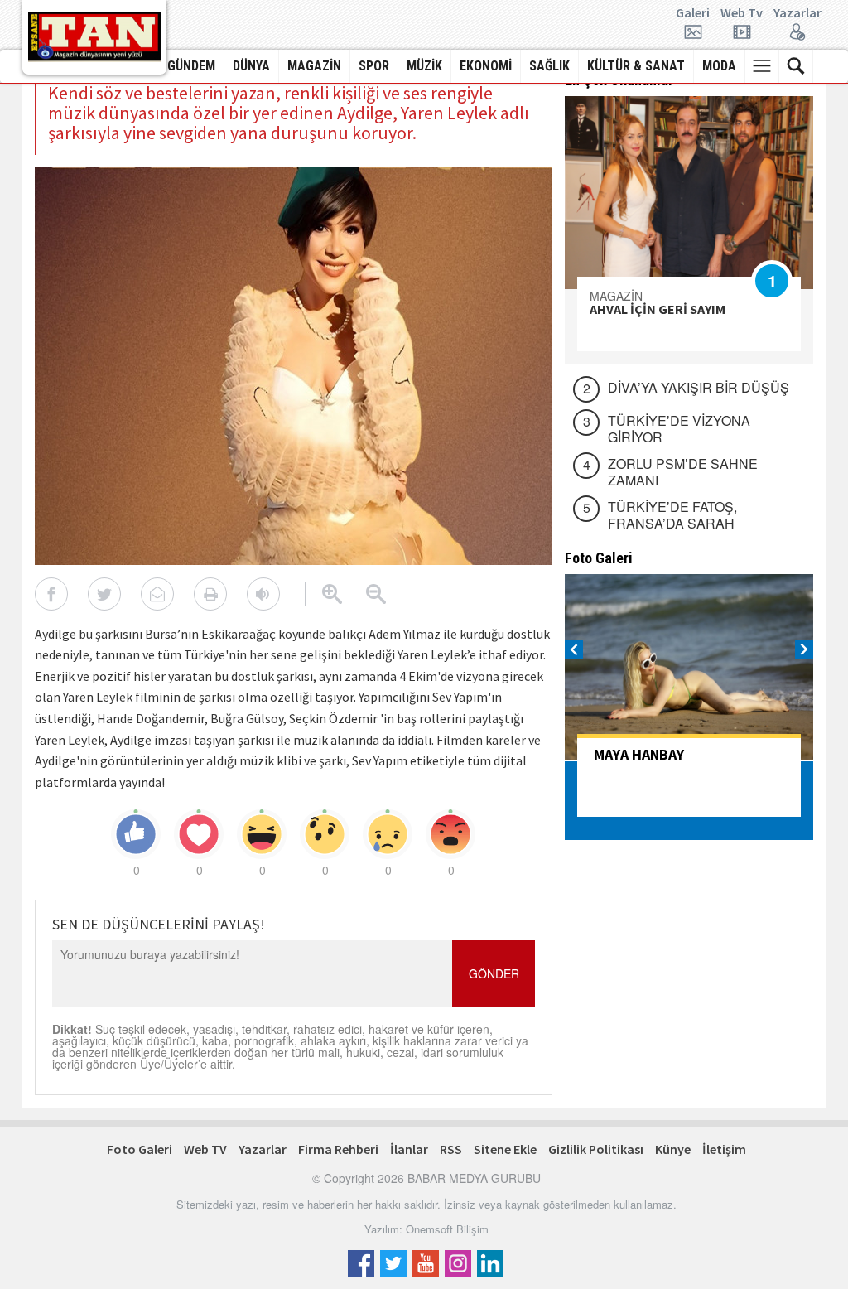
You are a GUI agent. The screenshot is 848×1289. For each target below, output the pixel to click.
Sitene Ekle (505, 1149)
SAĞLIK (549, 66)
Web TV (205, 1149)
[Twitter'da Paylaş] (104, 594)
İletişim (724, 1149)
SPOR (374, 66)
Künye (673, 1149)
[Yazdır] (210, 594)
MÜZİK (424, 66)
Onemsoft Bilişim (447, 1229)
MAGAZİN (314, 66)
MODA (719, 66)
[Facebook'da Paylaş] (51, 594)
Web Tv (741, 13)
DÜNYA (251, 66)
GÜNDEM (191, 66)
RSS (451, 1149)
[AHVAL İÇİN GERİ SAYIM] (689, 192)
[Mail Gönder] (157, 594)
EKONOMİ (486, 66)
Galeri (693, 13)
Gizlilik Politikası (595, 1149)
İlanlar (409, 1149)
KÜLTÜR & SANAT (636, 66)
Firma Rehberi (338, 1149)
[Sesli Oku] (263, 594)
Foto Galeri (139, 1149)
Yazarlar (797, 13)
